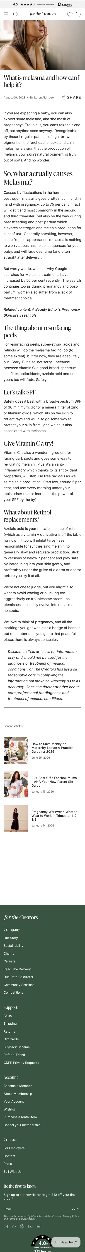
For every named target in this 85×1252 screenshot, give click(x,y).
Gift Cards (11, 1039)
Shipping (10, 1023)
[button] (15, 14)
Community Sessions (19, 985)
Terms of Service (18, 1218)
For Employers (14, 1148)
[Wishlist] (70, 14)
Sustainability (13, 945)
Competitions (13, 992)
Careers (9, 961)
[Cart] (78, 14)
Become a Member (18, 1086)
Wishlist (9, 1109)
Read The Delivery (17, 969)
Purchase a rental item (20, 1117)
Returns (9, 1031)
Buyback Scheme (17, 1047)
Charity (9, 953)
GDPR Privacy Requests (21, 1063)
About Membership (18, 1094)
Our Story (11, 938)
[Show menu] (5, 14)
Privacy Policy (71, 1216)
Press (8, 1163)
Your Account (14, 1101)
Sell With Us (12, 1171)
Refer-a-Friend (14, 1055)
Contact (9, 1156)
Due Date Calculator (18, 977)
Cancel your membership (22, 1125)
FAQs (8, 1016)
